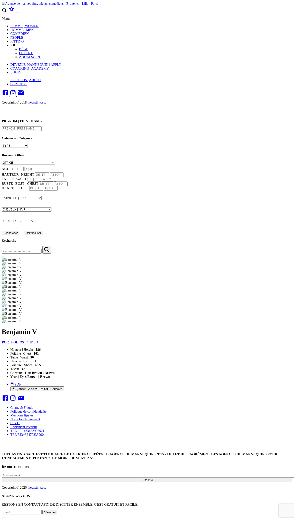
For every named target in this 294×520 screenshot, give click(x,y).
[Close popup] (3, 517)
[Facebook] (5, 95)
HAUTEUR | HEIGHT (18, 174)
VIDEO (32, 342)
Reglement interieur (23, 427)
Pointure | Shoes (21, 365)
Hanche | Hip (19, 361)
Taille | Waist (19, 357)
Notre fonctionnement (25, 419)
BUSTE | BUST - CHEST (20, 183)
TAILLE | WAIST (14, 179)
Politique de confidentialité (28, 411)
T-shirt (14, 369)
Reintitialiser (33, 233)
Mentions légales (21, 415)
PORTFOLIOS (13, 342)
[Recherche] (46, 250)
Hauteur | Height (21, 349)
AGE (5, 169)
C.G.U (15, 423)
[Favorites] (12, 11)
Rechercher (10, 233)
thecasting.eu (36, 102)
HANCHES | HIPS (15, 188)
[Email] (20, 95)
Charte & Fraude (21, 407)
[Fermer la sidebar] (3, 256)
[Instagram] (13, 95)
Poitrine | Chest (20, 353)
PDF (17, 384)
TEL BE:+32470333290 (27, 434)
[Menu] (17, 12)
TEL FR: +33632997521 (27, 431)
